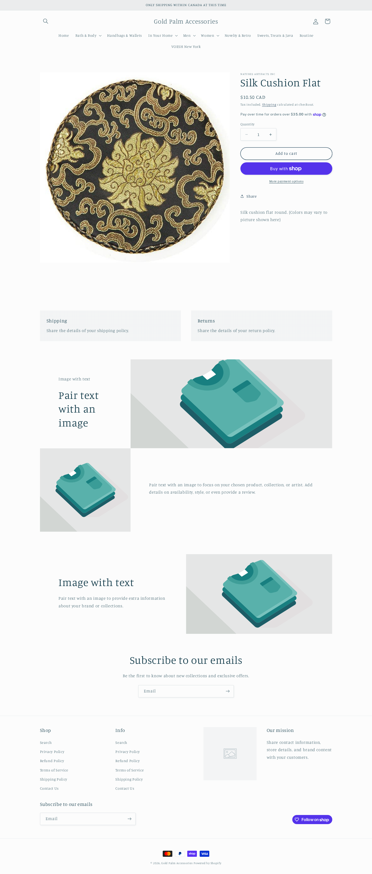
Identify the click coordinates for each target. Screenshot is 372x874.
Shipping (269, 104)
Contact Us (49, 788)
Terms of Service (54, 770)
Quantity (247, 124)
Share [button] (251, 196)
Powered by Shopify (207, 863)
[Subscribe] (228, 691)
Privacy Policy (52, 751)
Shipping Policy (53, 779)
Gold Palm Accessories (177, 863)
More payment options (286, 181)
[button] (46, 21)
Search (46, 742)
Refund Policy (52, 761)
